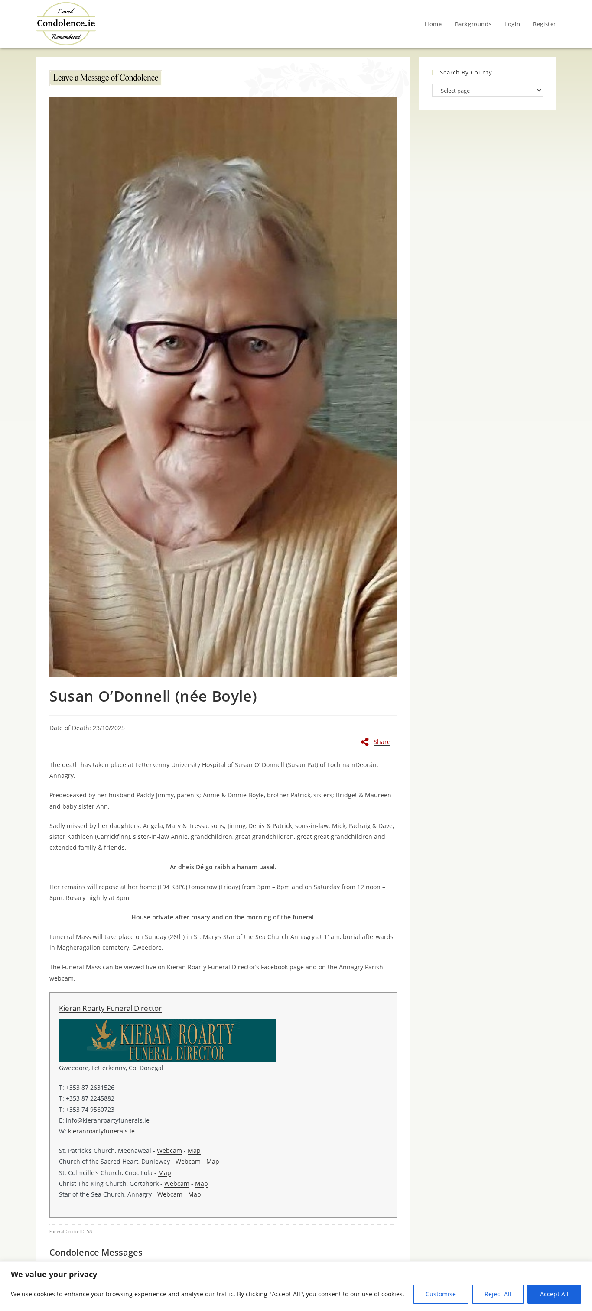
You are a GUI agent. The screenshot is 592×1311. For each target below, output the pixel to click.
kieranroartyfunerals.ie (101, 1131)
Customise (441, 1294)
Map (194, 1150)
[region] (296, 1286)
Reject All (498, 1294)
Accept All (554, 1294)
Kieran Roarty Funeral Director (110, 1008)
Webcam (169, 1150)
